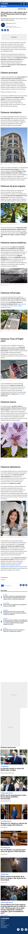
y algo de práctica (15, 411)
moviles (5, 594)
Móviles (4, 6)
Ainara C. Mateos (4, 915)
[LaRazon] (5, 3)
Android (5, 610)
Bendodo (4, 1)
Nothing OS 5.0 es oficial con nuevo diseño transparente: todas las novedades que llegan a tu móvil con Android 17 (14, 613)
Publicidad (3, 920)
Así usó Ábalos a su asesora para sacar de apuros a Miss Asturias (13, 850)
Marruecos (18, 1)
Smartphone (3, 579)
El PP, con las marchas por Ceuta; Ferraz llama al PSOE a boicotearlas (13, 797)
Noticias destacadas (8, 747)
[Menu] (26, 3)
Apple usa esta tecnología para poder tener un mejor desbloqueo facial (13, 305)
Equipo (2, 921)
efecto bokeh (21, 394)
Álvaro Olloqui (4, 854)
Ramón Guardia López (10, 23)
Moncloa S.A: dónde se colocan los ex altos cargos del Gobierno (14, 824)
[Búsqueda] (21, 4)
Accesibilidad (4, 926)
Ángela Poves (4, 882)
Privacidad (3, 922)
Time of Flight (12, 345)
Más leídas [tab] (4, 590)
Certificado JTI (4, 927)
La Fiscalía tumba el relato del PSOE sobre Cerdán (12, 769)
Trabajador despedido (11, 1)
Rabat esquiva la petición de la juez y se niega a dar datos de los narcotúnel (13, 878)
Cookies (2, 923)
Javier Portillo (4, 827)
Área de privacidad (5, 925)
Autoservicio (23, 1)
